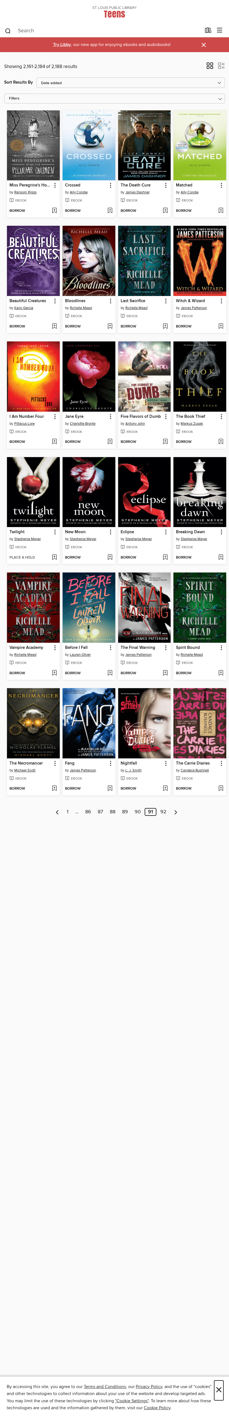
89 (125, 812)
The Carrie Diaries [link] (193, 763)
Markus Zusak (192, 423)
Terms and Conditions (105, 1386)
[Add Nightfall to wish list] (165, 788)
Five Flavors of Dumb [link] (141, 416)
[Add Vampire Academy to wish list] (54, 673)
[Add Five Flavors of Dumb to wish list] (165, 442)
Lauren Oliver (80, 654)
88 (112, 812)
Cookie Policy (157, 1408)
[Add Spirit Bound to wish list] (220, 673)
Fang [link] (70, 763)
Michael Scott (24, 770)
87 (100, 812)
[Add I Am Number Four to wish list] (54, 442)
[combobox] (103, 31)
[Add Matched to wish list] (220, 211)
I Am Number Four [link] (26, 416)
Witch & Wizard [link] (190, 301)
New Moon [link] (75, 532)
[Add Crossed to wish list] (109, 211)
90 (138, 812)
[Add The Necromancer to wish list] (54, 788)
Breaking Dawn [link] (190, 532)
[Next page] (175, 812)
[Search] (8, 30)
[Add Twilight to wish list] (54, 557)
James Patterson (194, 308)
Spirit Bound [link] (188, 647)
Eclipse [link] (127, 532)
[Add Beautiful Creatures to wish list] (54, 326)
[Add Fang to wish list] (109, 788)
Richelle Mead (81, 308)
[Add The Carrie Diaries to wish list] (220, 788)
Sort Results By (18, 82)
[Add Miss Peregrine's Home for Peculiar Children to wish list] (54, 211)
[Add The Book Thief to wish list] (220, 442)
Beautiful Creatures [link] (27, 301)
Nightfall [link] (129, 763)
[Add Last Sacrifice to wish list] (165, 326)
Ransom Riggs (25, 192)
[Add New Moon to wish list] (109, 557)
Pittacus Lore (24, 423)
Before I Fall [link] (76, 647)
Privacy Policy (149, 1386)
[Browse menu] (219, 30)
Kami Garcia (23, 308)
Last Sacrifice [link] (133, 301)
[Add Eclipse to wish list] (165, 557)
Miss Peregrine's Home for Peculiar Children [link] (30, 185)
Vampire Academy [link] (26, 647)
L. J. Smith (133, 770)
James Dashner (137, 192)
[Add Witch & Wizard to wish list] (220, 326)
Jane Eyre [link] (74, 416)
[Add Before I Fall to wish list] (109, 673)
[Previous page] (57, 812)
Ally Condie (79, 192)
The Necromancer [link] (26, 763)
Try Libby (62, 45)
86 (88, 812)
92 (163, 812)
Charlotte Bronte (83, 423)
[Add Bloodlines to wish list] (109, 326)
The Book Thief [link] (190, 416)
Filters (14, 98)
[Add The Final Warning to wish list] (165, 673)
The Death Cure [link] (136, 185)
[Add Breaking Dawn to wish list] (220, 557)
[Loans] (208, 31)
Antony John (135, 423)
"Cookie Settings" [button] (132, 1401)
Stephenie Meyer (27, 539)
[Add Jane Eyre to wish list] (109, 442)
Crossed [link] (72, 185)
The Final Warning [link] (138, 647)
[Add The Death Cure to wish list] (165, 211)
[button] (209, 67)
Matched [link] (184, 185)
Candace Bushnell (195, 770)
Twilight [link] (17, 532)
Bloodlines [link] (75, 301)
